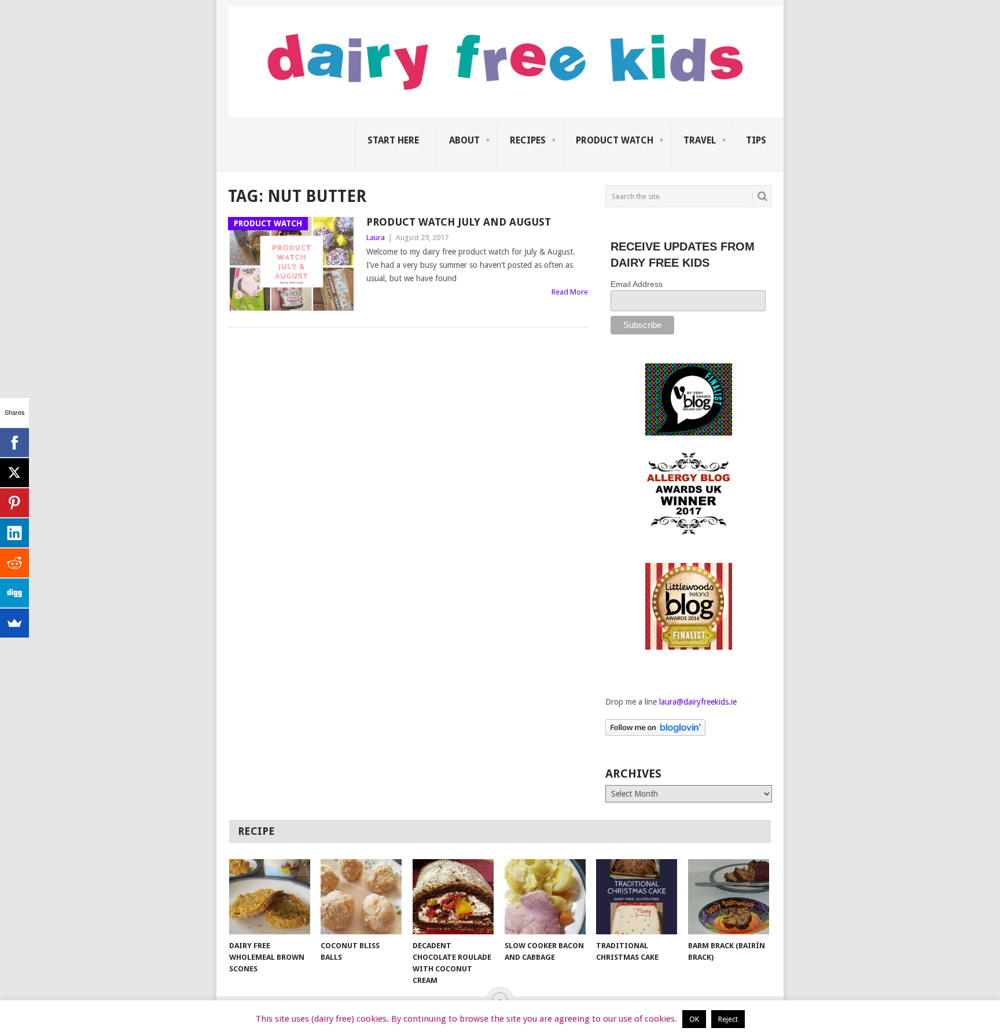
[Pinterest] (14, 502)
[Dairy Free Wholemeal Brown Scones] (269, 896)
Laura (375, 237)
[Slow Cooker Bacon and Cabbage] (545, 896)
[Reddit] (14, 562)
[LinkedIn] (14, 532)
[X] (14, 472)
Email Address (637, 284)
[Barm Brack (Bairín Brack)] (728, 896)
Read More (570, 292)
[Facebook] (14, 442)
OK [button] (694, 1019)
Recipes (528, 140)
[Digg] (14, 593)
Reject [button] (728, 1019)
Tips (756, 140)
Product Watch (614, 140)
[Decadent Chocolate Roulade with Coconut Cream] (453, 896)
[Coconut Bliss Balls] (361, 896)
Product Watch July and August (458, 222)
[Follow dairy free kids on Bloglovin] (655, 733)
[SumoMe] (14, 623)
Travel (699, 140)
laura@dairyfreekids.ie (698, 701)
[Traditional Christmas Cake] (636, 896)
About (464, 140)
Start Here (393, 140)
